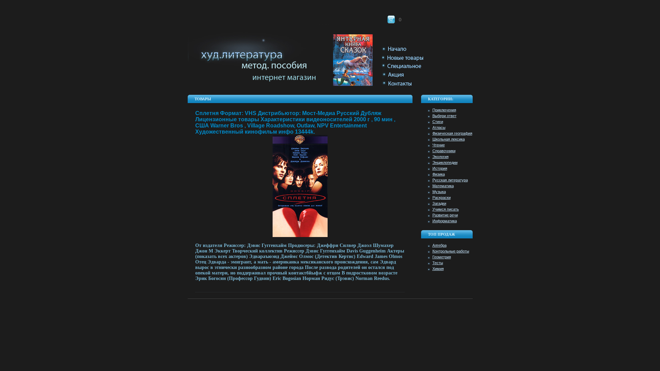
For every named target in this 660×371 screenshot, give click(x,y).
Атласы (439, 127)
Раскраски (441, 197)
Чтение (438, 145)
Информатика (444, 221)
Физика (438, 174)
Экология (440, 157)
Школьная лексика (448, 139)
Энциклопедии (445, 162)
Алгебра (439, 245)
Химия (438, 269)
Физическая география (452, 133)
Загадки (439, 203)
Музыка (439, 192)
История (439, 168)
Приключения (444, 110)
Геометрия (441, 257)
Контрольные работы (450, 251)
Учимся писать (445, 209)
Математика (443, 186)
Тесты (437, 263)
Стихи (437, 122)
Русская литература (450, 180)
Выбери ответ (444, 116)
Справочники (443, 151)
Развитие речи (445, 215)
